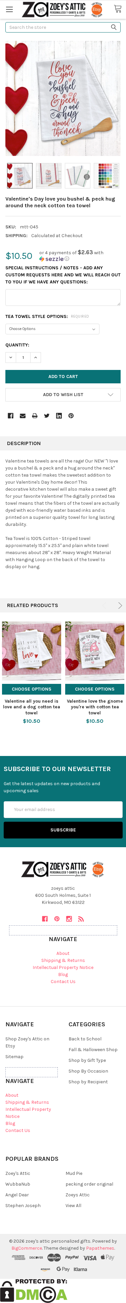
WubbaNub (17, 1184)
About (63, 953)
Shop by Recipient (88, 1082)
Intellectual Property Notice (63, 967)
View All (73, 1205)
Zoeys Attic (78, 1195)
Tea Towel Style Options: (47, 316)
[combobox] (63, 27)
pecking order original (89, 1184)
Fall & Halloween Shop (93, 1049)
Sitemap (14, 1057)
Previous (105, 605)
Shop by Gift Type (87, 1060)
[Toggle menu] (9, 9)
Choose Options (31, 689)
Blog (63, 974)
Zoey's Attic (17, 1173)
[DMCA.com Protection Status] (34, 1290)
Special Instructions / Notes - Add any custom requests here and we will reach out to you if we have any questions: (63, 275)
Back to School (85, 1039)
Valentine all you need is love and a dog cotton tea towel (31, 707)
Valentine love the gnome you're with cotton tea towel (95, 707)
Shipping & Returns (63, 960)
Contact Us (63, 981)
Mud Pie (74, 1173)
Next (119, 605)
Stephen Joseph (23, 1205)
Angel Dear (17, 1195)
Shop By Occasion (88, 1071)
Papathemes (100, 1248)
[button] (80, 256)
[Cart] (120, 9)
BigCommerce (26, 1248)
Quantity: (17, 345)
